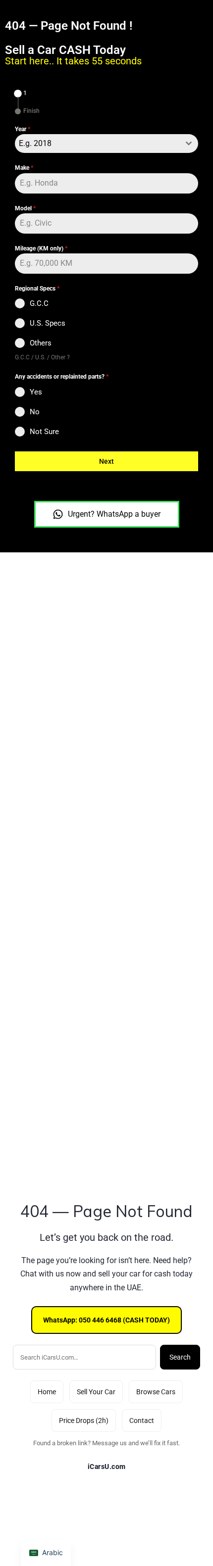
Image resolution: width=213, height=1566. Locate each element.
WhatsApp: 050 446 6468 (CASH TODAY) (106, 1320)
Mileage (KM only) (41, 248)
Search (180, 1357)
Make (24, 167)
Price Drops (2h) (83, 1420)
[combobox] (106, 143)
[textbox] (97, 143)
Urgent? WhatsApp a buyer (114, 514)
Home (47, 1392)
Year (22, 129)
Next (106, 461)
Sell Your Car (96, 1392)
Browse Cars (155, 1392)
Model (25, 208)
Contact (141, 1420)
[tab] (21, 94)
